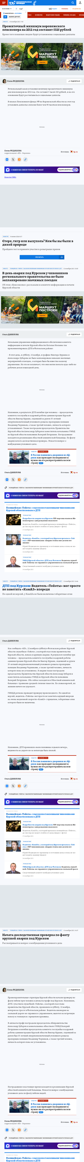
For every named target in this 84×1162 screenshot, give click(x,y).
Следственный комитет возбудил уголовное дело (43, 566)
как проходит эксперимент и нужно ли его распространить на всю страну (51, 459)
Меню (4, 2)
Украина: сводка (69, 15)
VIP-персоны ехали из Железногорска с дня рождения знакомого (49, 519)
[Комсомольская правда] (20, 3)
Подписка (76, 9)
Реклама (64, 9)
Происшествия (27, 515)
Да (5, 17)
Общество (5, 236)
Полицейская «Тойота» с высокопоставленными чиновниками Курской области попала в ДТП (36, 268)
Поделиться (75, 81)
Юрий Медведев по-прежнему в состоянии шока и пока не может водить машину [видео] (49, 547)
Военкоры (38, 15)
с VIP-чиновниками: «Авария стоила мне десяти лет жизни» (49, 540)
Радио (54, 9)
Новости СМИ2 (10, 177)
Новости (5, 21)
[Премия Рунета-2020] (34, 3)
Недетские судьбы (53, 15)
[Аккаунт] (80, 2)
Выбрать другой (14, 17)
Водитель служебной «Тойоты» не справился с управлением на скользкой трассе (50, 561)
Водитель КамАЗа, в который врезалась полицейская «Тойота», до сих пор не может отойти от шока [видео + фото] (49, 525)
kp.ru (76, 152)
